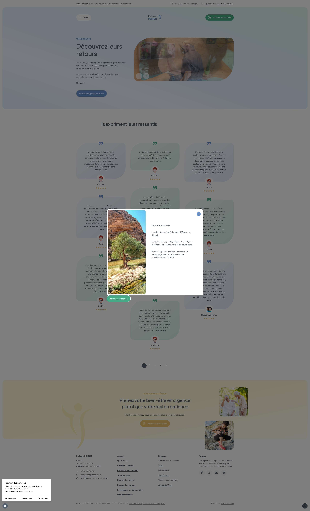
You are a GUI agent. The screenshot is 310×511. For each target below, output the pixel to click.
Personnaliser (26, 499)
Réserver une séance (118, 298)
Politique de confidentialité (23, 492)
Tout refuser (43, 499)
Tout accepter (10, 499)
